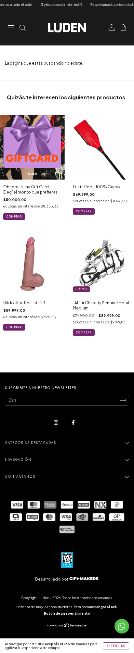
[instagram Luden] (56, 422)
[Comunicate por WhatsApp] (121, 626)
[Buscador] (22, 28)
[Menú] (10, 28)
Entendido (116, 645)
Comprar (14, 216)
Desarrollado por (52, 579)
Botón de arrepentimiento (67, 613)
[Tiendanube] (67, 626)
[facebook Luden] (73, 422)
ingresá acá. (107, 607)
